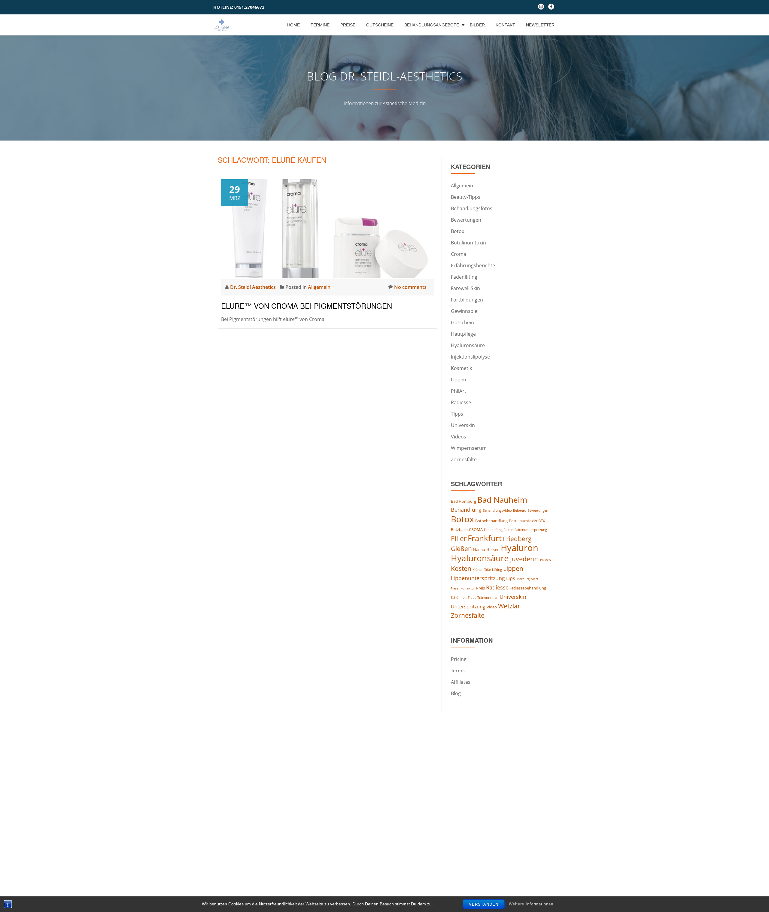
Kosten (461, 568)
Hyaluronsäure (468, 345)
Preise (347, 25)
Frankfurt (485, 538)
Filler (459, 538)
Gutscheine (380, 25)
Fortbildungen (467, 299)
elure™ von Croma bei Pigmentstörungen (306, 305)
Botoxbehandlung (491, 520)
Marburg (523, 579)
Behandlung (466, 509)
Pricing (459, 659)
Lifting (497, 570)
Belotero (519, 510)
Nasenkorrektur (463, 588)
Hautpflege (463, 334)
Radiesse (461, 402)
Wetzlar (509, 606)
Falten (508, 530)
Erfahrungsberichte (473, 265)
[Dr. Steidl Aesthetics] (222, 24)
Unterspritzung (468, 606)
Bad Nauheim (502, 499)
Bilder (477, 25)
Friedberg (517, 539)
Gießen (461, 548)
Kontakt (505, 25)
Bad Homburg (463, 501)
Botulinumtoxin (468, 242)
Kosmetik (461, 368)
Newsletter (540, 25)
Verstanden (483, 904)
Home (293, 25)
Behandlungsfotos (471, 208)
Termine (320, 25)
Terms (458, 670)
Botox (457, 231)
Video (492, 607)
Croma (458, 254)
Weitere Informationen (531, 904)
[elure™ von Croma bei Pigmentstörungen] (327, 228)
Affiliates (460, 682)
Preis (480, 588)
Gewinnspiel (465, 311)
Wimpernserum (469, 448)
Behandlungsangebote (431, 25)
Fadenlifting (464, 277)
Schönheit (459, 597)
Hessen (493, 549)
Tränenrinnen (487, 597)
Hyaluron (519, 548)
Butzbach (459, 529)
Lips (510, 578)
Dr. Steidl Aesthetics (253, 287)
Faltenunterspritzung (531, 530)
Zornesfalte (464, 459)
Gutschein (462, 322)
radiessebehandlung (528, 588)
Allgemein (319, 287)
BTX (541, 520)
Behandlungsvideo (497, 510)
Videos (458, 436)
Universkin (463, 425)
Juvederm (524, 559)
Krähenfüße (482, 570)
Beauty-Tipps (465, 197)
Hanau (479, 549)
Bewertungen (466, 220)
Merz (534, 579)
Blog (456, 693)
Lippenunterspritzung (478, 578)
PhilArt (458, 391)
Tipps (457, 414)
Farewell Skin (465, 288)
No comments (410, 287)
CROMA (476, 529)
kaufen (545, 560)
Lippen (458, 379)
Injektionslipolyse (470, 356)
